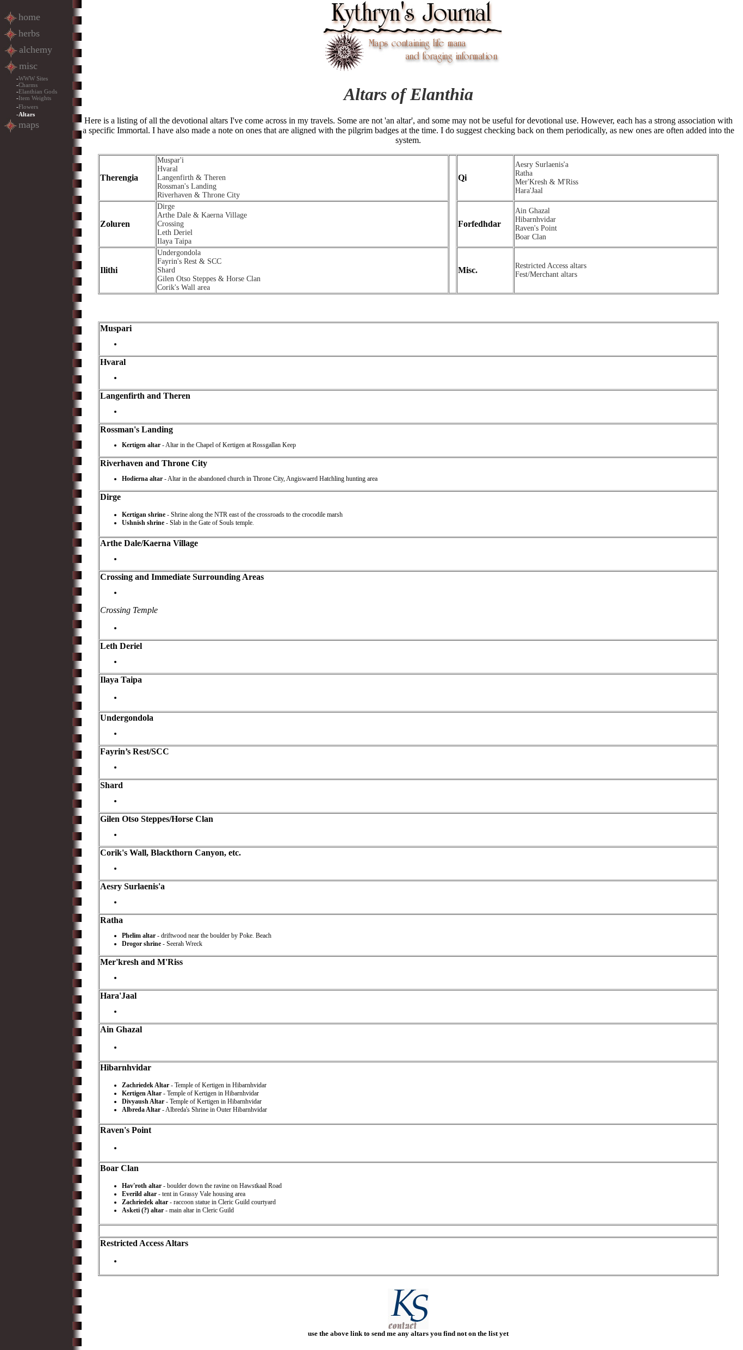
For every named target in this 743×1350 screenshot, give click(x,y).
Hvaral (167, 169)
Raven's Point (536, 228)
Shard (166, 270)
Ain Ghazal (532, 211)
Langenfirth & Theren (191, 178)
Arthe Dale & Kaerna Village (202, 215)
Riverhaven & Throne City (198, 195)
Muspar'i (170, 160)
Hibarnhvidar (535, 219)
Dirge (166, 206)
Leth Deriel (175, 232)
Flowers (28, 106)
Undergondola (179, 253)
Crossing (170, 224)
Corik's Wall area (183, 287)
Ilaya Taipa (174, 241)
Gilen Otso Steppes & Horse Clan (209, 279)
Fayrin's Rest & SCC (189, 261)
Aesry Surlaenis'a (541, 164)
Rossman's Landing (186, 186)
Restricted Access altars (550, 266)
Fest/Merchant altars (546, 274)
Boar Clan (530, 237)
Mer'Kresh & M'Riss (546, 182)
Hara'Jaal (529, 191)
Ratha (524, 173)
